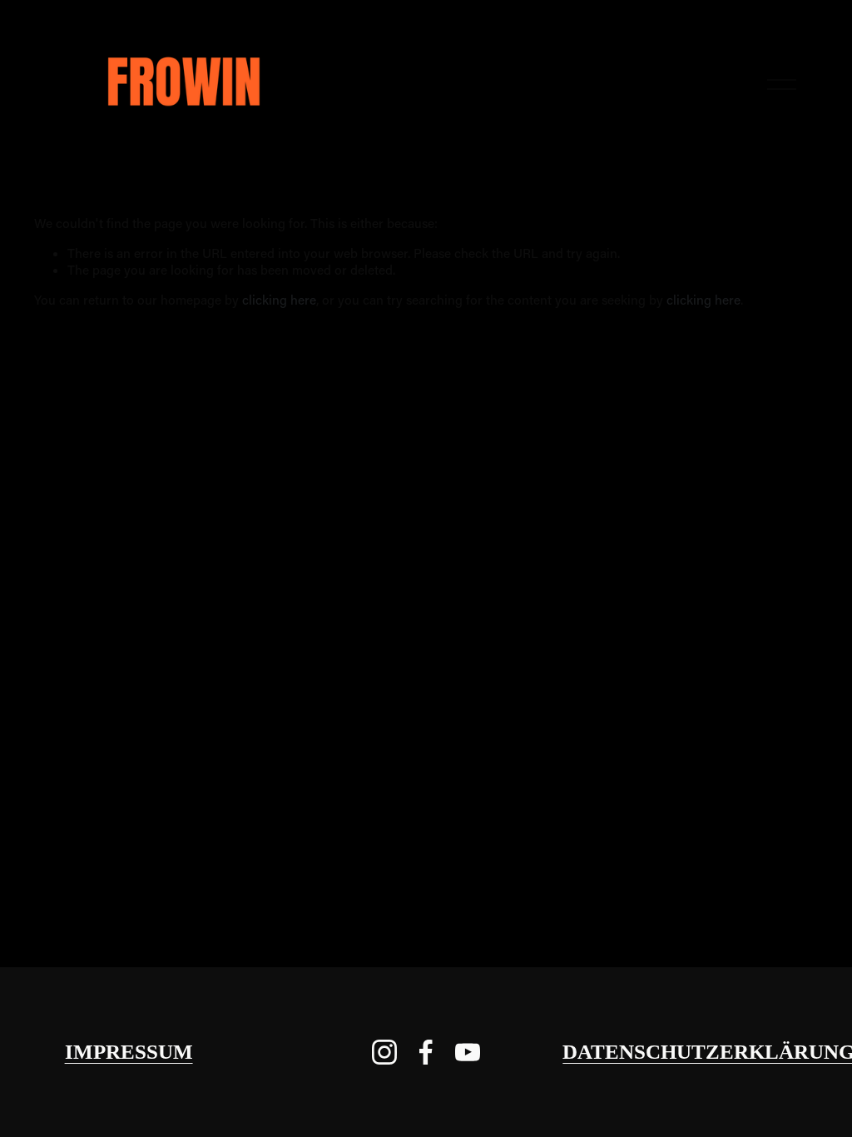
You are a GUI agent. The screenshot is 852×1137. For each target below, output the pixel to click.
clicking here (279, 299)
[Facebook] (426, 1052)
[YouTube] (467, 1052)
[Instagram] (384, 1052)
